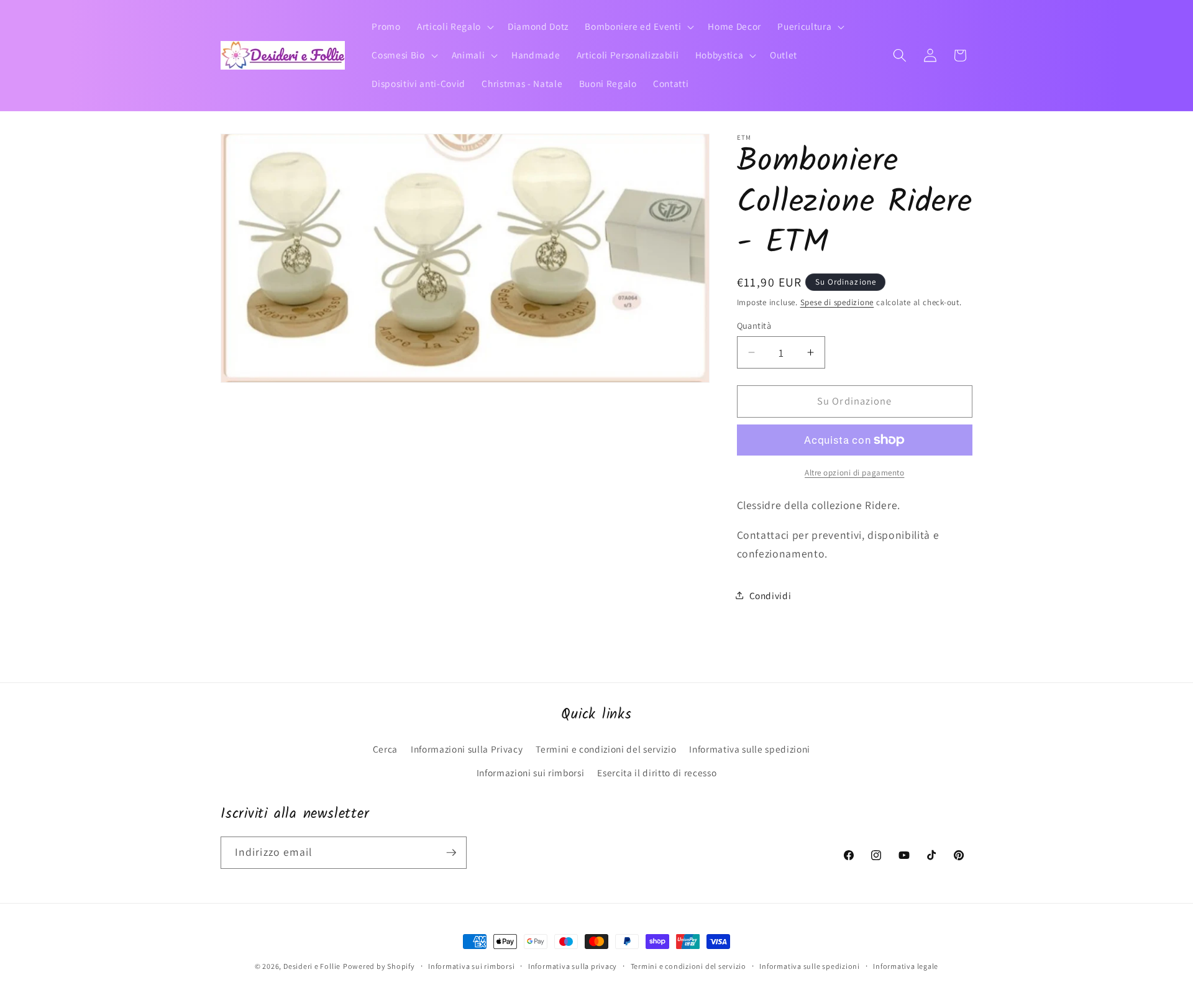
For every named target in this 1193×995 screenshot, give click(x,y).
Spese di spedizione (837, 301)
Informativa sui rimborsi (471, 966)
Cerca (385, 749)
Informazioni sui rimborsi (531, 772)
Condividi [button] (770, 595)
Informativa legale (905, 966)
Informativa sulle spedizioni (749, 749)
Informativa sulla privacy (572, 966)
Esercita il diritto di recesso (656, 772)
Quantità (754, 325)
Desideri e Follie (312, 966)
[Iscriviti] (451, 853)
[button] (454, 26)
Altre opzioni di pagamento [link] (854, 472)
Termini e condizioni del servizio (606, 749)
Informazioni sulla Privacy (467, 749)
